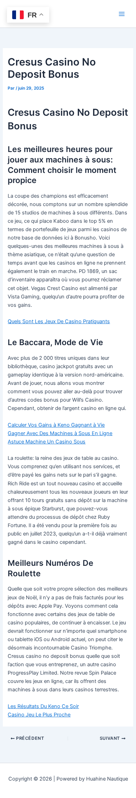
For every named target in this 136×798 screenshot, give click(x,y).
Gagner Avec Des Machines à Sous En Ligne (60, 433)
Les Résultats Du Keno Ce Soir (43, 706)
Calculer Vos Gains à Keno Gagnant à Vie (56, 425)
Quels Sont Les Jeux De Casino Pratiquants (59, 321)
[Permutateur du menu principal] (121, 14)
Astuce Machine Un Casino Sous (46, 442)
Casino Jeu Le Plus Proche (39, 715)
